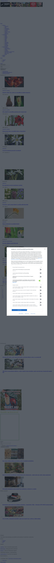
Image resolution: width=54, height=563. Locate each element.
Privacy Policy (33, 313)
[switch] (40, 269)
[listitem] (27, 267)
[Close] (45, 249)
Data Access (27, 313)
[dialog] (27, 281)
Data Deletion (21, 313)
